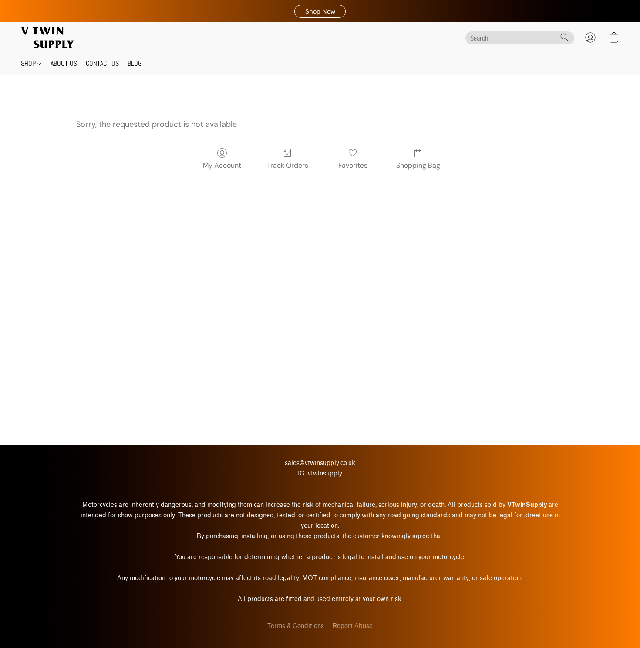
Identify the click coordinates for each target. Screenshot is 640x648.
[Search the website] (564, 37)
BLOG (135, 63)
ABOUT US (64, 63)
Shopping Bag (418, 165)
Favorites (352, 165)
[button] (320, 11)
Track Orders (287, 165)
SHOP (29, 63)
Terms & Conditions (295, 626)
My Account (222, 165)
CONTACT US (102, 63)
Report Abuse (353, 626)
